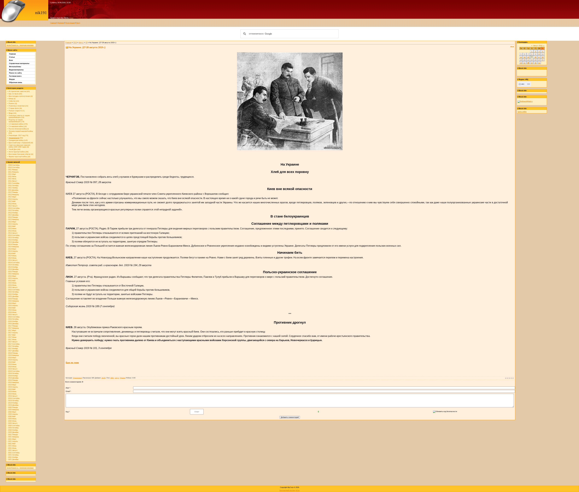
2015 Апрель (13, 278)
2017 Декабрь (13, 351)
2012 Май (11, 201)
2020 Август (12, 423)
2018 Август (12, 369)
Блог (11, 60)
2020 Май (11, 416)
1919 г (112, 378)
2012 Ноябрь (13, 213)
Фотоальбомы (15, 66)
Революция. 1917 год (17, 135)
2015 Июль (12, 285)
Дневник (61, 23)
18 (543, 57)
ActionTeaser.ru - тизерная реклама (20, 45)
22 (532, 60)
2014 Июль (12, 258)
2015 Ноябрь (13, 294)
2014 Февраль (13, 247)
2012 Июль (12, 203)
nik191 (103, 378)
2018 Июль (12, 366)
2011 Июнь (12, 176)
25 (543, 60)
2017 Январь (13, 326)
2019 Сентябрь (14, 398)
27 (524, 63)
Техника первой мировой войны (21, 131)
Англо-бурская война (17, 152)
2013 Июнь (12, 228)
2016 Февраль (13, 301)
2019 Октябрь (13, 400)
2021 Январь (13, 434)
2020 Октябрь (13, 428)
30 (535, 63)
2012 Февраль (13, 194)
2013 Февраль (13, 219)
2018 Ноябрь (13, 376)
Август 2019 (537, 45)
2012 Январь (13, 192)
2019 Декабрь (13, 405)
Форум (12, 79)
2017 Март (12, 330)
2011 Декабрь (13, 190)
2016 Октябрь (13, 319)
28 (86, 42)
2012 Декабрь (13, 215)
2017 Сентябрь (14, 344)
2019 (75, 42)
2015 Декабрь (13, 296)
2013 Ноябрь (13, 240)
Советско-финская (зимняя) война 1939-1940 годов (19, 146)
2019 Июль (12, 394)
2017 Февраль (13, 328)
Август (81, 42)
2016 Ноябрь (13, 321)
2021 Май (11, 443)
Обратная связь (15, 82)
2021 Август (12, 450)
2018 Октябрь (13, 373)
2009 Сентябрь (14, 165)
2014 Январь (13, 244)
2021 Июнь (12, 446)
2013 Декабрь (13, 242)
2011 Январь (13, 170)
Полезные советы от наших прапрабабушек (19, 116)
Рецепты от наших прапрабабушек (16, 120)
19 (521, 60)
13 (524, 57)
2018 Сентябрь (14, 371)
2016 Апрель (13, 305)
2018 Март (12, 357)
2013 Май (11, 226)
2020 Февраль (13, 410)
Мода (11, 113)
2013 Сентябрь (14, 235)
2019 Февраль (13, 382)
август (117, 378)
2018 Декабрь (13, 378)
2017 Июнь (12, 337)
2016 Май (11, 308)
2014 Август (12, 260)
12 (521, 57)
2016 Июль (12, 312)
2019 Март (12, 385)
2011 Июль (12, 179)
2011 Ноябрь (13, 188)
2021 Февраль (13, 437)
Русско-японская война (18, 129)
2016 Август (12, 314)
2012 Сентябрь (14, 208)
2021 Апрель (13, 441)
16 (535, 57)
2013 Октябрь (13, 237)
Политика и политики (17, 106)
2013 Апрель (13, 224)
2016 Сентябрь (14, 317)
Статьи (12, 57)
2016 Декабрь (13, 323)
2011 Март (12, 174)
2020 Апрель (13, 414)
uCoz (298, 490)
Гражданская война (16, 140)
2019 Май (11, 389)
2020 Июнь (12, 419)
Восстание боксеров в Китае (19, 154)
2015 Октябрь (13, 292)
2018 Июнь (12, 364)
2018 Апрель (13, 360)
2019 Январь (13, 380)
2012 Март (12, 197)
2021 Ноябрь (13, 457)
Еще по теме (72, 362)
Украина (122, 378)
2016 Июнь (12, 310)
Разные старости (15, 111)
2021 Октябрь (13, 455)
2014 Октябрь (13, 265)
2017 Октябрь (13, 346)
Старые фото (14, 108)
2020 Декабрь (13, 432)
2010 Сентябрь (14, 167)
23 (535, 60)
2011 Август (12, 181)
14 (528, 57)
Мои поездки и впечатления (19, 96)
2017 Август (12, 342)
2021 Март (12, 439)
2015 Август (12, 287)
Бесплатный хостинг (287, 490)
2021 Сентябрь (14, 453)
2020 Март (12, 412)
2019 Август (12, 396)
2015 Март (12, 276)
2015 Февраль (13, 274)
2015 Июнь (12, 283)
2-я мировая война (16, 126)
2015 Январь (13, 271)
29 (532, 63)
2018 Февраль (13, 355)
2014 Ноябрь (13, 267)
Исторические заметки (17, 91)
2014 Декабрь (13, 269)
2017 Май (11, 335)
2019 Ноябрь (13, 403)
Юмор (11, 98)
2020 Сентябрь (14, 425)
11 (543, 54)
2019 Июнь (12, 391)
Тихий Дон (13, 149)
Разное (11, 103)
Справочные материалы (19, 63)
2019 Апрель (13, 387)
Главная (53, 23)
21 (528, 60)
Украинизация (14, 138)
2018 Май (11, 362)
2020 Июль (12, 421)
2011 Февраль (13, 172)
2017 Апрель (13, 333)
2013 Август (12, 233)
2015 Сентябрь (14, 290)
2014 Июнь (12, 256)
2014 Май (11, 253)
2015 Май (11, 280)
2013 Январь (13, 217)
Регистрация (70, 23)
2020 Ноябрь (13, 430)
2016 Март (12, 303)
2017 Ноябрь (13, 348)
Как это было (14, 94)
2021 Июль (12, 448)
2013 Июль (12, 231)
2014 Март (12, 249)
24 (539, 60)
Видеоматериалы (16, 70)
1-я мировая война (16, 124)
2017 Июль (12, 339)
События (12, 101)
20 (524, 60)
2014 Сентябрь (14, 262)
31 (539, 63)
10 (539, 54)
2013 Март (12, 222)
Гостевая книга (15, 76)
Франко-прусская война (18, 156)
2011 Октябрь (13, 185)
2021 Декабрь (13, 459)
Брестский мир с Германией (19, 143)
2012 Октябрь (13, 210)
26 (521, 63)
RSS (71, 18)
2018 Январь (13, 353)
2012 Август (12, 206)
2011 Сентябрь (13, 183)
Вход (78, 23)
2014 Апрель (13, 251)
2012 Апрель (13, 199)
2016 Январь (13, 299)
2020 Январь (13, 407)
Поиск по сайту (15, 73)
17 (539, 57)
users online (522, 111)
